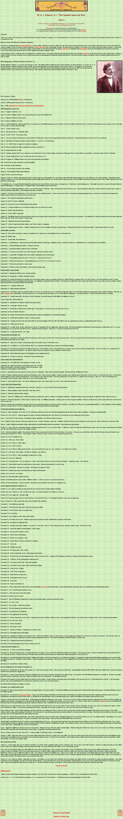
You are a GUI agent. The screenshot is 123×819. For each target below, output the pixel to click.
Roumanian (83, 49)
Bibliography (6, 771)
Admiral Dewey (13, 105)
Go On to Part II (61, 765)
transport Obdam (25, 695)
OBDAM (65, 49)
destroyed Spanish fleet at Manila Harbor (31, 105)
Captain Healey (8, 293)
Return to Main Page (61, 816)
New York (44, 587)
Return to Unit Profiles (61, 813)
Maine (21, 99)
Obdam (102, 701)
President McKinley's (25, 45)
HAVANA (86, 53)
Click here (49, 28)
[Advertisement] (61, 795)
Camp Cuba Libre (40, 47)
